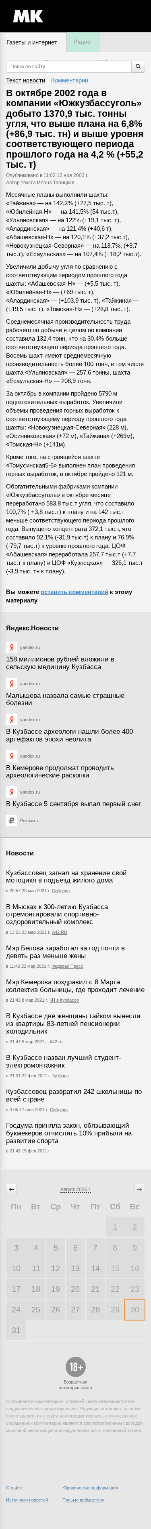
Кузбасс (60, 1075)
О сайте (14, 1487)
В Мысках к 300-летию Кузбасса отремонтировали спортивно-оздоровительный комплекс (57, 914)
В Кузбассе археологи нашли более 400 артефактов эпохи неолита (69, 735)
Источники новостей (27, 1499)
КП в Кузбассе (64, 1000)
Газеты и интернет (31, 42)
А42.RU (59, 932)
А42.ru (56, 1041)
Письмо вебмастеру (83, 1499)
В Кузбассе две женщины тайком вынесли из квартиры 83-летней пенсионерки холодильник (73, 1023)
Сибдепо (61, 890)
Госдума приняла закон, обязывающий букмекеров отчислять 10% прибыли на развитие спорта (69, 1133)
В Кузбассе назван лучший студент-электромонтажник (63, 1061)
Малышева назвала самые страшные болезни (65, 699)
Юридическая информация (90, 1487)
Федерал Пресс (67, 966)
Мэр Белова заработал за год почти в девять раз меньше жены (65, 952)
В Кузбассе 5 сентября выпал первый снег (73, 804)
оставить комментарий (74, 591)
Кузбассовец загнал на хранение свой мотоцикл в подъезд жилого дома (66, 877)
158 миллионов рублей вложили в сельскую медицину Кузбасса (60, 663)
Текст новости (25, 80)
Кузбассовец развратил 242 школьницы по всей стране (74, 1095)
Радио (82, 41)
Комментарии (69, 80)
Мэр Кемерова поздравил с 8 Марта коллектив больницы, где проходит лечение (75, 986)
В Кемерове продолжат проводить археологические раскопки (60, 771)
